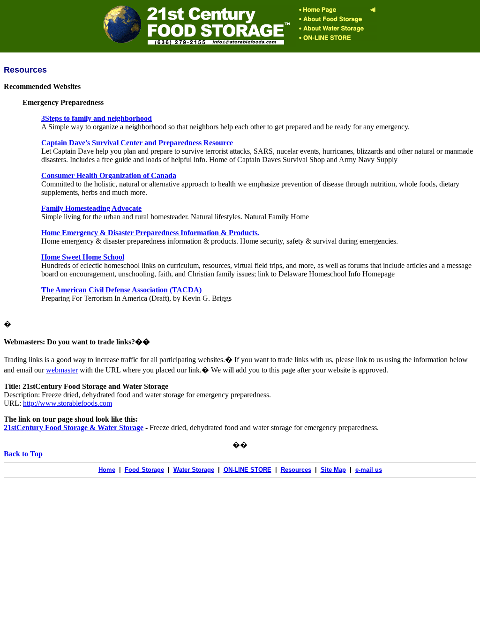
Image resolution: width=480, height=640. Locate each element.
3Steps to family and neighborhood (96, 118)
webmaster (62, 370)
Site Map (333, 469)
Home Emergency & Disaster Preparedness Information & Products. (150, 233)
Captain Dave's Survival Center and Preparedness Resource (137, 143)
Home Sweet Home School (82, 257)
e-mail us (368, 469)
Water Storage (193, 469)
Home (106, 469)
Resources (296, 469)
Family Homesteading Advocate (91, 208)
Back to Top (23, 454)
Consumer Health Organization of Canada (108, 175)
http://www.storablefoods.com (67, 403)
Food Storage (144, 469)
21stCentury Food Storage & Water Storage (73, 428)
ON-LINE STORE (247, 469)
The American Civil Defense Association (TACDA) (121, 290)
